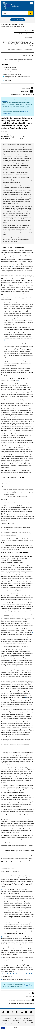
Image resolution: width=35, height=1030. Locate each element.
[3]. (18, 380)
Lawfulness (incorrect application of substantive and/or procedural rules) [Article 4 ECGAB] (19, 50)
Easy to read (13, 1023)
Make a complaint (17, 20)
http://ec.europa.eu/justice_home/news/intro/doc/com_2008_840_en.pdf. (18, 973)
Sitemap (26, 1023)
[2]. (4, 340)
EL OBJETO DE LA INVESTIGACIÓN (10, 69)
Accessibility (27, 1018)
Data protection (18, 1018)
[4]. (6, 394)
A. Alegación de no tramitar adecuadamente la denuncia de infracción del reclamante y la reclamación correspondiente (17, 77)
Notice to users (8, 1018)
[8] (25, 697)
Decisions (21, 24)
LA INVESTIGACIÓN (7, 72)
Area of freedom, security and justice (24, 33)
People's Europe (28, 37)
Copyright (4, 1023)
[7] (1, 976)
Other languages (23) (27, 94)
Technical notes (6, 1020)
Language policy (16, 1020)
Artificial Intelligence (27, 1020)
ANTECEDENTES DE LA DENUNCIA (10, 67)
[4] (1, 947)
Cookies (20, 1023)
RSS (32, 1023)
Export (30, 993)
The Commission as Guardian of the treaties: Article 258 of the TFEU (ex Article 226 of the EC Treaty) (18, 60)
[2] (1, 889)
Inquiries (15, 24)
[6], (32, 632)
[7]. (9, 660)
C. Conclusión (8, 80)
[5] (33, 627)
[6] (1, 964)
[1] (12, 266)
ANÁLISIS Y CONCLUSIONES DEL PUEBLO (12, 74)
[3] (1, 936)
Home (2, 24)
